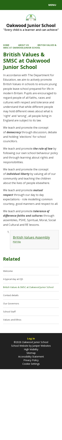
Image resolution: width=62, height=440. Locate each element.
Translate (28, 5)
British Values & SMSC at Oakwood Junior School (29, 46)
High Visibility (31, 349)
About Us (23, 45)
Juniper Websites (41, 345)
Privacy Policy (31, 360)
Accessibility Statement (31, 356)
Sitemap (31, 353)
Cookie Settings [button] (31, 363)
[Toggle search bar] (6, 5)
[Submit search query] (42, 4)
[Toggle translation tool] (15, 5)
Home (6, 45)
